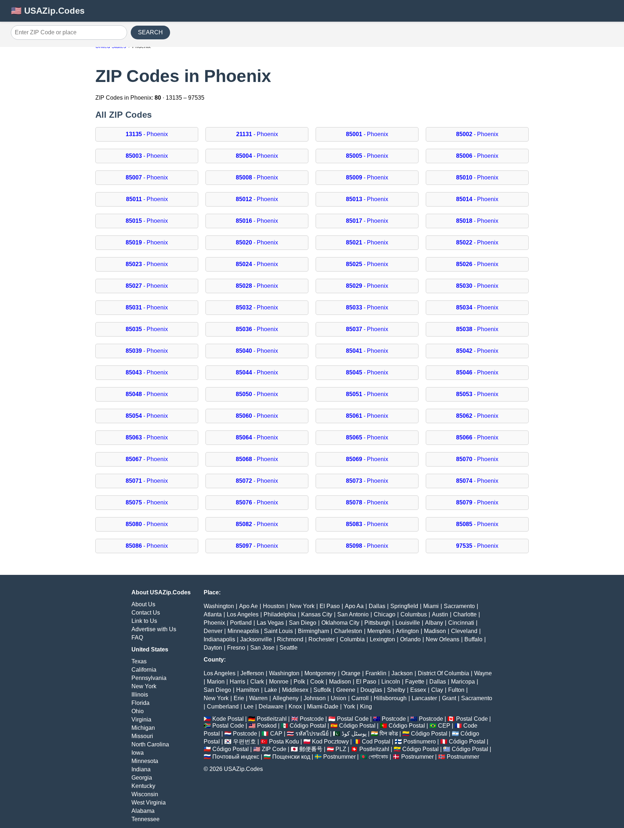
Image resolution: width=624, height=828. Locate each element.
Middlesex (295, 690)
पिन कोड (389, 734)
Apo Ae (248, 606)
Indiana (141, 769)
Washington (219, 606)
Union (338, 698)
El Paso (330, 606)
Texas (139, 661)
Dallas (377, 606)
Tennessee (145, 819)
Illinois (139, 695)
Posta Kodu (284, 741)
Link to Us (144, 621)
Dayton (213, 648)
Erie (239, 698)
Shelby (396, 690)
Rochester (321, 639)
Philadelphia (280, 614)
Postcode (312, 719)
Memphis (379, 631)
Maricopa (463, 682)
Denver (213, 631)
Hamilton (247, 690)
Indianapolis (219, 639)
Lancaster (424, 698)
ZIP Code (274, 749)
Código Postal (308, 726)
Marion (216, 682)
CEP (444, 726)
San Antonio (353, 614)
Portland (241, 623)
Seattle (289, 648)
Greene (345, 690)
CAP (276, 734)
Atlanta (213, 614)
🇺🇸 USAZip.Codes (47, 11)
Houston (274, 606)
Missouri (142, 736)
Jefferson (252, 673)
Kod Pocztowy (330, 741)
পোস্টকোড (378, 757)
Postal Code (353, 719)
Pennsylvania (148, 678)
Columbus (413, 614)
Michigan (143, 728)
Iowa (137, 753)
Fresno (236, 648)
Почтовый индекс (235, 757)
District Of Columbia (443, 673)
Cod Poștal (376, 741)
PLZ (340, 749)
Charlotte (465, 614)
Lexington (382, 639)
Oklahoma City (340, 623)
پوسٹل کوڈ (354, 734)
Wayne (483, 673)
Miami (431, 606)
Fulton (456, 690)
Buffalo (473, 639)
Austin (440, 614)
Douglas (371, 690)
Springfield (404, 606)
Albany (434, 623)
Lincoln (390, 682)
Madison (435, 631)
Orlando (410, 639)
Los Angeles (243, 614)
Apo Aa (354, 606)
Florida (140, 703)
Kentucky (143, 786)
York (349, 706)
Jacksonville (256, 639)
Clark (257, 682)
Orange (350, 673)
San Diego (302, 623)
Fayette (414, 682)
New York (143, 686)
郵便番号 (310, 749)
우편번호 (244, 741)
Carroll (360, 698)
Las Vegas (270, 623)
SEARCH (150, 32)
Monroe (279, 682)
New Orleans (442, 639)
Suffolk (322, 690)
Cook (317, 682)
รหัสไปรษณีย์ (312, 734)
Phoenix (214, 623)
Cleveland (464, 631)
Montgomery (320, 673)
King (366, 706)
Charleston (348, 631)
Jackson (402, 673)
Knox (295, 706)
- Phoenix (147, 134)
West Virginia (148, 802)
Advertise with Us (153, 629)
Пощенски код (291, 757)
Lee (249, 706)
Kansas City (316, 614)
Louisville (407, 623)
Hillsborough (390, 698)
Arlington (407, 631)
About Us (143, 604)
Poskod (267, 726)
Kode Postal (228, 719)
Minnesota (144, 761)
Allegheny (286, 698)
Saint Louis (278, 631)
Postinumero (419, 741)
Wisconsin (144, 794)
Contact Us (145, 613)
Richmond (290, 639)
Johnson (315, 698)
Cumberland (223, 706)
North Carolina (150, 744)
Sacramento (459, 606)
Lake (270, 690)
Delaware (271, 706)
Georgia (141, 778)
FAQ (137, 637)
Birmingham (313, 631)
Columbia (352, 639)
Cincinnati (461, 623)
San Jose (262, 648)
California (143, 670)
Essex (418, 690)
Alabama (143, 811)
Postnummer (339, 757)
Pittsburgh (377, 623)
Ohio (137, 711)
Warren (258, 698)
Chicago (384, 614)
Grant (449, 698)
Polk (299, 682)
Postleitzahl (272, 719)
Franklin (375, 673)
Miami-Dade (322, 706)
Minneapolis (243, 631)
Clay (437, 690)
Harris (237, 682)
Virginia (141, 719)
